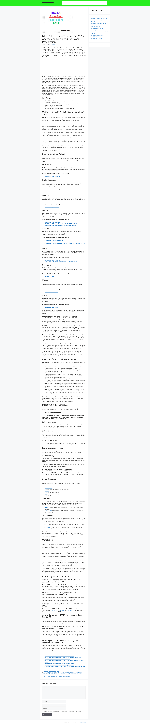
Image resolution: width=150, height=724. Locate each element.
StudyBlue (47, 527)
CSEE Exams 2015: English (51, 192)
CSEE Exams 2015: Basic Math (52, 176)
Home (64, 2)
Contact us (103, 2)
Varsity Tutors (48, 510)
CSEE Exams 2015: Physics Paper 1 (53, 260)
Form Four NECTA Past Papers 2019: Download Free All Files (59, 663)
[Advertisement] (64, 67)
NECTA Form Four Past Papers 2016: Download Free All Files (59, 656)
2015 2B (70, 223)
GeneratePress (83, 722)
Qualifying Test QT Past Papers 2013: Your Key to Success (59, 665)
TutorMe (47, 507)
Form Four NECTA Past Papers (58, 672)
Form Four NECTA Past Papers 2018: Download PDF (57, 659)
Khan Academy (48, 488)
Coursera (47, 491)
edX (46, 494)
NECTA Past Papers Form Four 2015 (75, 673)
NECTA (58, 671)
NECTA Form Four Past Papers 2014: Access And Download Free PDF (57, 676)
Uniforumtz (69, 610)
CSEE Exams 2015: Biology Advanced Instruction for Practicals (60, 225)
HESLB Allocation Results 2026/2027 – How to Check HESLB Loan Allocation (97, 37)
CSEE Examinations (47, 672)
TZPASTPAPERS (48, 3)
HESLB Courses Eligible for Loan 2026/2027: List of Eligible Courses (99, 20)
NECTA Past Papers (53, 673)
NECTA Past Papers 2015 (63, 673)
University (77, 2)
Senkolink (62, 610)
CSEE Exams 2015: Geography (52, 276)
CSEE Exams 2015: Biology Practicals (54, 223)
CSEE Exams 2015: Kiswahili (52, 207)
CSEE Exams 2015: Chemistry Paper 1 (54, 240)
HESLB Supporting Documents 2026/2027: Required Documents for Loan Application (99, 25)
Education (70, 2)
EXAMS (54, 671)
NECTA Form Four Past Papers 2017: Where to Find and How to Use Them (63, 657)
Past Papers (90, 2)
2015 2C (75, 223)
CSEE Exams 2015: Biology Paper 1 (53, 222)
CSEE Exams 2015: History (51, 292)
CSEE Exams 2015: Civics (51, 307)
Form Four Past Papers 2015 (69, 672)
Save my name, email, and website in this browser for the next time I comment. (62, 711)
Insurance (83, 2)
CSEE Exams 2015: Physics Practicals (54, 261)
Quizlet (46, 524)
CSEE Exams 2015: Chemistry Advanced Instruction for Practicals (61, 243)
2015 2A (66, 223)
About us (97, 2)
